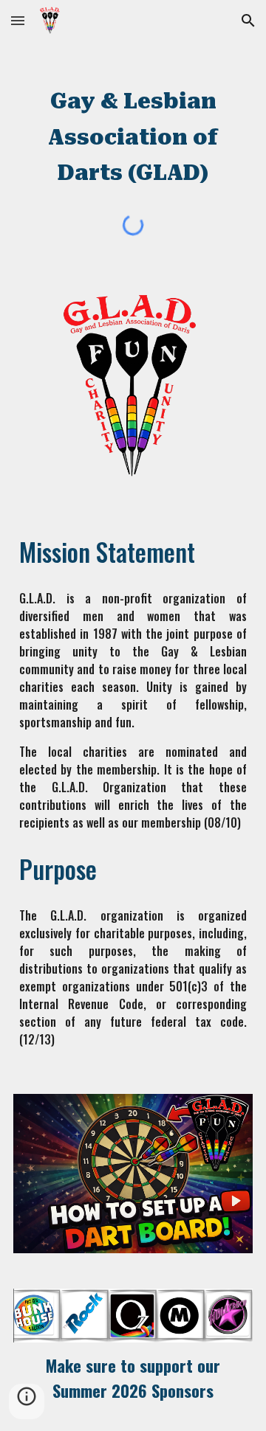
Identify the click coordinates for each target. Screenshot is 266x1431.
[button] (17, 20)
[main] (133, 128)
